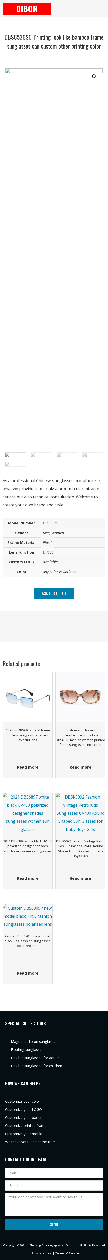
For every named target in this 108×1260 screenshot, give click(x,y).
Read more (28, 767)
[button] (81, 9)
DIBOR (27, 8)
